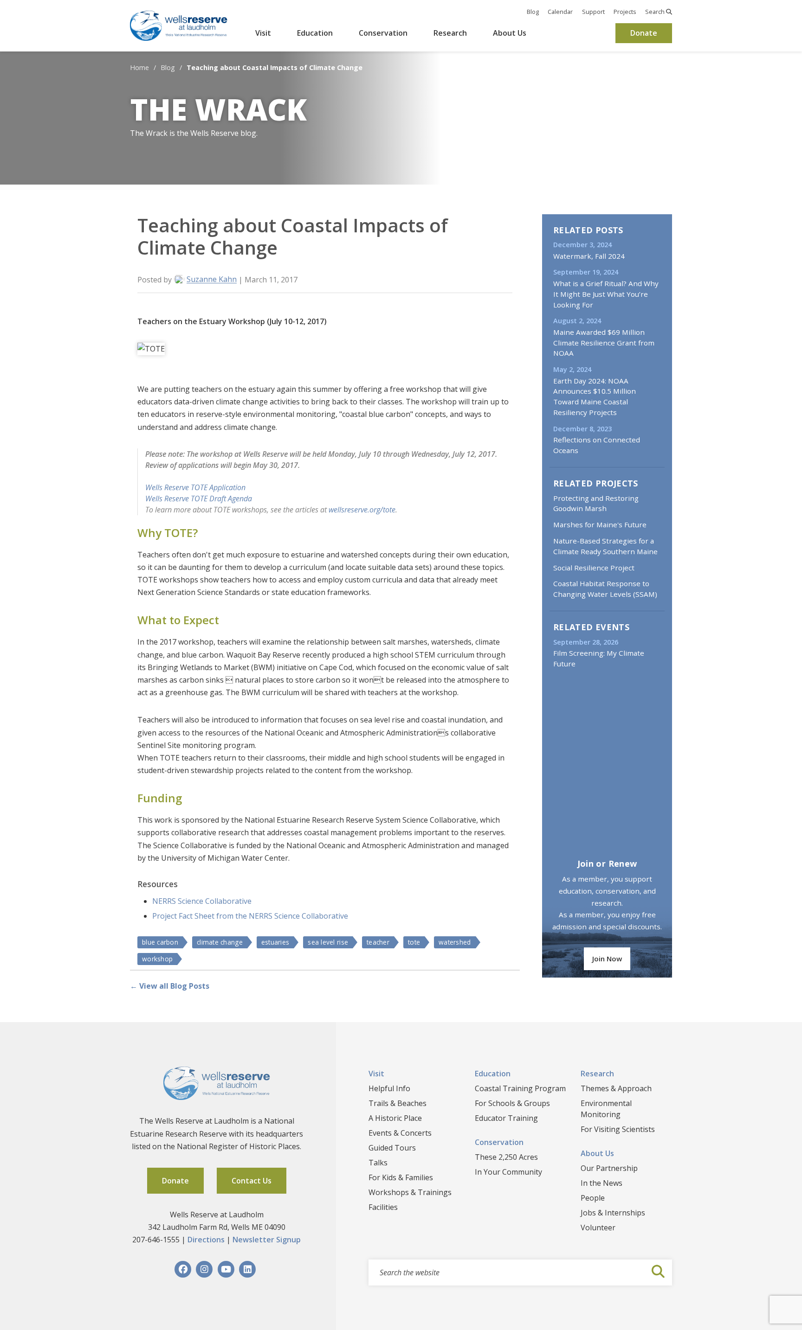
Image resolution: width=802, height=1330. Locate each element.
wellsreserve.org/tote (362, 510)
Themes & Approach (616, 1088)
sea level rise (328, 942)
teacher (378, 942)
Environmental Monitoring (606, 1108)
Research (450, 33)
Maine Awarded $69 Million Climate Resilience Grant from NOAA (603, 342)
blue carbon (160, 942)
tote (414, 942)
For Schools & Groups (512, 1103)
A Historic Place (395, 1118)
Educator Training (506, 1118)
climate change (220, 942)
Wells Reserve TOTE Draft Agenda (198, 498)
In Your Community (508, 1172)
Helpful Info (389, 1088)
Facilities (383, 1207)
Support (593, 11)
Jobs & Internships (613, 1213)
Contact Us (252, 1181)
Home (139, 67)
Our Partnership (609, 1168)
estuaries (275, 942)
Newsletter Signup (267, 1239)
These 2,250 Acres (506, 1157)
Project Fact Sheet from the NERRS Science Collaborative (250, 916)
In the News (601, 1183)
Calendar (560, 11)
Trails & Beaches (398, 1103)
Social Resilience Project (593, 567)
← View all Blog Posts (169, 986)
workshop (157, 958)
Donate (643, 33)
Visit (263, 33)
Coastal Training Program (520, 1088)
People (593, 1198)
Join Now (607, 958)
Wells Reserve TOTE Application (195, 487)
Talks (378, 1162)
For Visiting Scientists (618, 1129)
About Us (509, 33)
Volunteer (598, 1227)
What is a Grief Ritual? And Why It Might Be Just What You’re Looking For (606, 294)
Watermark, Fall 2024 (589, 256)
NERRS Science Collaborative (202, 901)
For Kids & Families (401, 1177)
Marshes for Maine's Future (600, 524)
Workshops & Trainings (410, 1192)
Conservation (383, 33)
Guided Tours (392, 1148)
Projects (625, 11)
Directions (206, 1239)
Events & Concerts (400, 1133)
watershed (455, 942)
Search (655, 11)
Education (315, 33)
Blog (533, 11)
